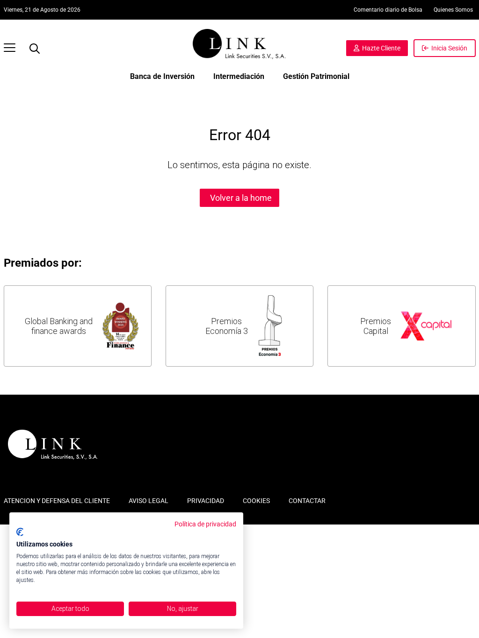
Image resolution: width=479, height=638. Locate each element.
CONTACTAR (307, 500)
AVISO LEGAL (148, 500)
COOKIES (256, 500)
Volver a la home (241, 198)
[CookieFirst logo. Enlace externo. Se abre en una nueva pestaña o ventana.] (19, 532)
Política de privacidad (205, 524)
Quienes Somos (453, 10)
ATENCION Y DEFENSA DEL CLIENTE (57, 500)
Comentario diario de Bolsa (388, 10)
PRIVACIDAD (205, 500)
